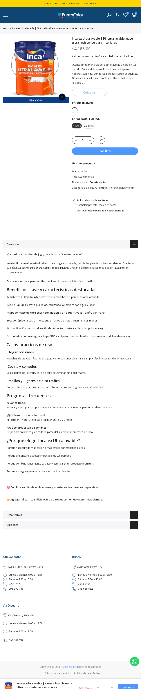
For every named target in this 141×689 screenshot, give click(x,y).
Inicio (5, 28)
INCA (84, 171)
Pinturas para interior (121, 187)
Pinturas (102, 187)
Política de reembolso (87, 673)
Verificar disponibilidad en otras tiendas (100, 210)
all (87, 187)
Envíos (98, 56)
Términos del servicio (57, 673)
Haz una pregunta (83, 163)
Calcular (89, 92)
